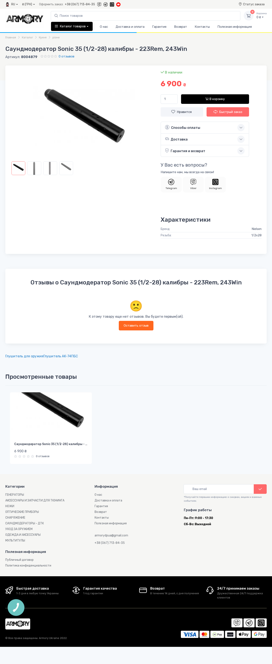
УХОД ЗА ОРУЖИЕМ (19, 529)
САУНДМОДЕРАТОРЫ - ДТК (24, 523)
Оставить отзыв (136, 325)
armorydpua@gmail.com (111, 535)
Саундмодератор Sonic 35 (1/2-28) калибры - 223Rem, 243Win (62, 444)
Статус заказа (254, 4)
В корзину (216, 99)
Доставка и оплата (130, 27)
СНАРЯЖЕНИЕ (15, 517)
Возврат (180, 27)
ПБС (74, 356)
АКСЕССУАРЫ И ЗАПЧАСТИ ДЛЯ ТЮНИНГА (34, 500)
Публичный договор (19, 560)
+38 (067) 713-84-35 (80, 4)
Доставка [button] (179, 139)
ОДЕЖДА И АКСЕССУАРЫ (23, 535)
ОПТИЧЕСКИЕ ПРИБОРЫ (22, 512)
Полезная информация (234, 27)
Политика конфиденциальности (28, 565)
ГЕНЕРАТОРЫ (14, 495)
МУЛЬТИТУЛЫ (15, 540)
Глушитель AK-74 (57, 356)
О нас (104, 27)
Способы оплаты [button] (185, 128)
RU (13, 4)
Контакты (202, 27)
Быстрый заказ (230, 112)
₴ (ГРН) (27, 4)
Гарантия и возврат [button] (188, 151)
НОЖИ (9, 506)
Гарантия (159, 27)
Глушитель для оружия (24, 356)
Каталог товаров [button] (73, 26)
